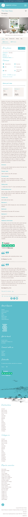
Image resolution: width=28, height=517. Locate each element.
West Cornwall (4, 410)
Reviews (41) (11, 38)
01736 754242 (4, 340)
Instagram (3, 353)
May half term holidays (5, 484)
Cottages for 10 (4, 496)
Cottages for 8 (4, 495)
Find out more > (21, 1)
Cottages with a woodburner (6, 477)
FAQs (2, 313)
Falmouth (3, 417)
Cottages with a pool (5, 474)
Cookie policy (3, 317)
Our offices (3, 343)
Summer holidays (4, 485)
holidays (11, 5)
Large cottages (4, 499)
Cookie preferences (5, 319)
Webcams (3, 355)
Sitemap (2, 309)
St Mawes (3, 430)
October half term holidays (6, 487)
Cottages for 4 (4, 492)
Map (21, 38)
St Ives (2, 414)
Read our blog (4, 316)
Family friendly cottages (5, 476)
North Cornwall (4, 411)
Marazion (3, 425)
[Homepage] (3, 5)
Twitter (14, 298)
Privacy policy (3, 312)
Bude (2, 419)
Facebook (11, 298)
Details (5, 41)
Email (17, 298)
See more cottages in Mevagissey (11, 296)
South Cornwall (4, 413)
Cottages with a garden (5, 478)
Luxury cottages (4, 473)
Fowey (2, 421)
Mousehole (3, 424)
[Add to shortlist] (26, 11)
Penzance (3, 422)
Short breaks (3, 469)
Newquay (3, 418)
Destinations (6, 405)
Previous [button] (1, 25)
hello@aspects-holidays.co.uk (6, 341)
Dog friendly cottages (5, 470)
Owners (2, 315)
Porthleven (3, 428)
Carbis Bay (3, 415)
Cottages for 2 (4, 491)
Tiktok (2, 352)
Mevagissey (3, 426)
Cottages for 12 (4, 498)
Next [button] (26, 25)
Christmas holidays (4, 488)
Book (21, 48)
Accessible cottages (5, 480)
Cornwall (3, 408)
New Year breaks (4, 489)
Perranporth (3, 429)
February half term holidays (6, 481)
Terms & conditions (5, 311)
